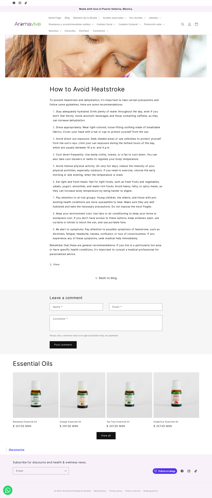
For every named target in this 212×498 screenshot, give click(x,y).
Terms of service (132, 491)
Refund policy (100, 491)
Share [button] (56, 264)
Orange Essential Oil (70, 421)
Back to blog (108, 278)
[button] (86, 18)
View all (106, 435)
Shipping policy (150, 491)
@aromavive (16, 449)
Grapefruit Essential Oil (165, 421)
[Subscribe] (65, 470)
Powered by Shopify (81, 491)
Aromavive (67, 491)
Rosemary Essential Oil (25, 421)
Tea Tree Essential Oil (118, 421)
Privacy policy (115, 491)
